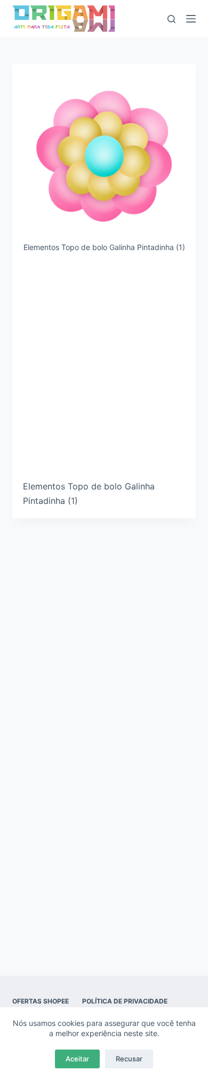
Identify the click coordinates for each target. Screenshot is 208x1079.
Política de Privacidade (124, 1001)
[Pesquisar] (171, 19)
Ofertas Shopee (40, 1001)
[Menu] (191, 19)
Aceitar (77, 1058)
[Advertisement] (104, 370)
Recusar (129, 1058)
